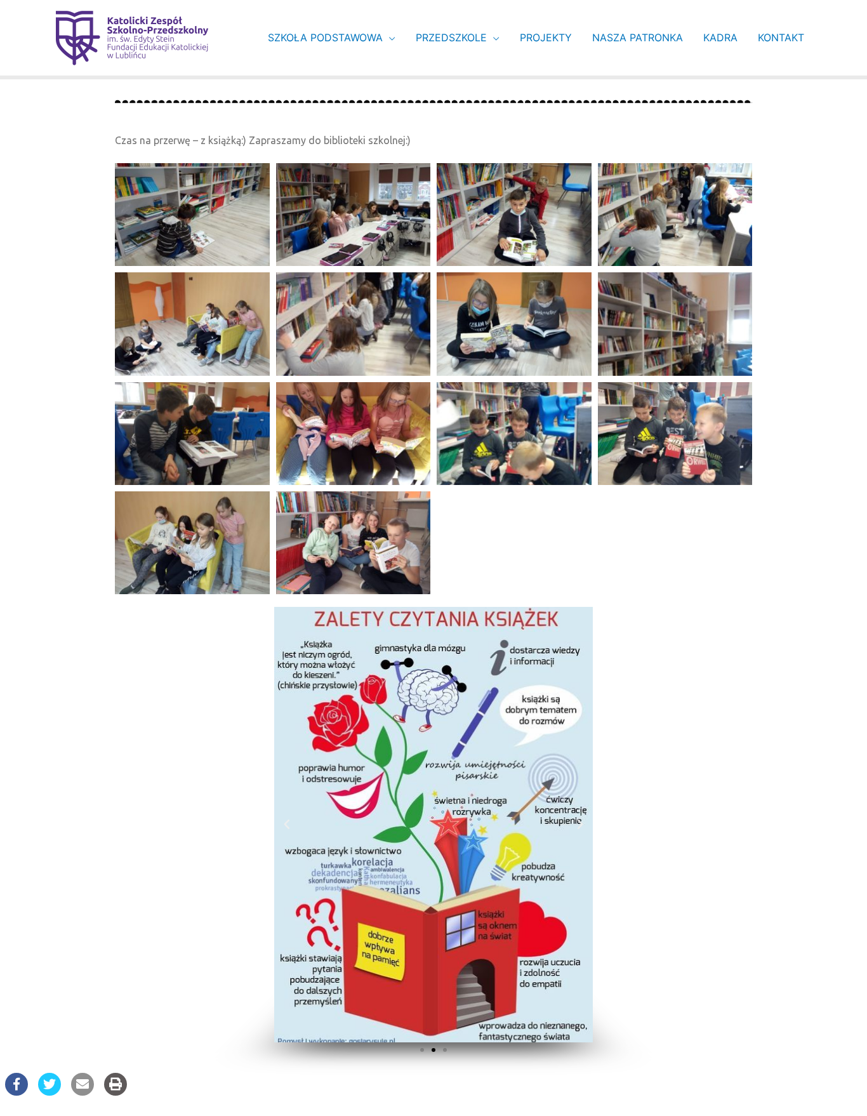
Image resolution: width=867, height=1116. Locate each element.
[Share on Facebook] (16, 1092)
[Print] (115, 1092)
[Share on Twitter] (49, 1092)
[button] (422, 1050)
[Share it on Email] (82, 1092)
